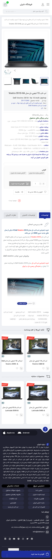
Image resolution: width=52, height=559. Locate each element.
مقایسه (17, 192)
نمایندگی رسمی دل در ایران (31, 266)
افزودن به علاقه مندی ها (35, 192)
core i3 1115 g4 (41, 322)
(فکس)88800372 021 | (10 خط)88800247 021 (28, 527)
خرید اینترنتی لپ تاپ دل (40, 263)
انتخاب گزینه (47, 368)
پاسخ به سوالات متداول (13, 490)
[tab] (44, 215)
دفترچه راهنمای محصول (13, 494)
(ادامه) (29, 481)
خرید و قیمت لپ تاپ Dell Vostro (28, 104)
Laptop (13, 319)
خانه (47, 20)
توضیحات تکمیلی (28, 215)
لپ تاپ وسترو (20, 312)
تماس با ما (39, 490)
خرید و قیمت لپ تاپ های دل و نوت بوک (31, 20)
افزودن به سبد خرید (17, 183)
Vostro (21, 230)
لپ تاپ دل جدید (13, 507)
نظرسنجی (13, 503)
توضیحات (44, 215)
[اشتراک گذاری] (14, 70)
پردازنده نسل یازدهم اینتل (27, 319)
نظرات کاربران (11, 215)
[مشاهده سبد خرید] (5, 5)
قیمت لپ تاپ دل (19, 315)
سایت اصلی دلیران (39, 503)
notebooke (42, 319)
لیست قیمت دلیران (39, 494)
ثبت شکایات (13, 499)
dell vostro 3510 (34, 312)
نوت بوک (31, 315)
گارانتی (44, 170)
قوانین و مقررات (39, 499)
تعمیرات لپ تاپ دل (39, 507)
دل (43, 100)
